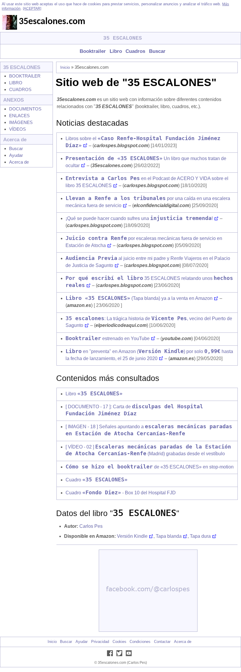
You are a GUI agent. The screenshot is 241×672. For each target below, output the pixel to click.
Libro (116, 51)
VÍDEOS (17, 129)
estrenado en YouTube (108, 338)
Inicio (65, 67)
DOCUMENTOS (25, 108)
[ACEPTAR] (32, 8)
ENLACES (19, 115)
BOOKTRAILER (25, 75)
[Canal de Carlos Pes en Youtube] (130, 655)
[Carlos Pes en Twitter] (120, 655)
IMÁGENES (21, 122)
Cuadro (97, 479)
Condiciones (140, 641)
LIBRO (15, 82)
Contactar (162, 641)
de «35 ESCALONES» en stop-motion (150, 466)
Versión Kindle (132, 536)
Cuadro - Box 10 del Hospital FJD (121, 492)
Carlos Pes (91, 526)
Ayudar (16, 155)
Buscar (157, 51)
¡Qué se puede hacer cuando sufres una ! (139, 218)
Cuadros (135, 51)
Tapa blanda (169, 536)
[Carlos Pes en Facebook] (111, 655)
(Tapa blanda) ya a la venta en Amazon (139, 298)
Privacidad (100, 641)
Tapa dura (200, 536)
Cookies (119, 641)
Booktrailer (93, 51)
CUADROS (20, 89)
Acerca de (19, 161)
